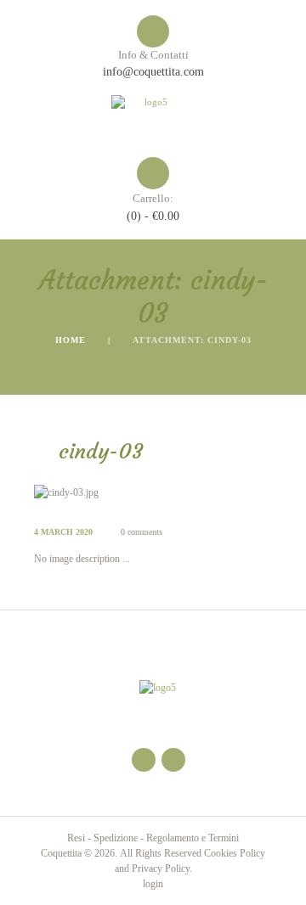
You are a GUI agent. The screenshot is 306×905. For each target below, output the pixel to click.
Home (70, 340)
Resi (76, 838)
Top (287, 882)
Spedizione (116, 838)
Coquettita (61, 853)
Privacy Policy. (162, 868)
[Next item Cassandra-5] (212, 492)
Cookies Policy (234, 853)
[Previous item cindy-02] (93, 492)
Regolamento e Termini (192, 838)
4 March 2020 (63, 532)
